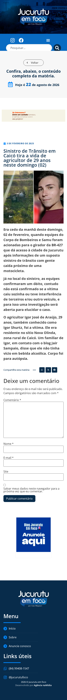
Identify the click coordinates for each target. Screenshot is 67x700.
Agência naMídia (43, 685)
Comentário (12, 400)
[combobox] (29, 48)
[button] (48, 40)
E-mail (8, 457)
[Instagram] (12, 40)
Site (5, 471)
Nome (8, 443)
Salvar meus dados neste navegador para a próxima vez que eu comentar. (31, 490)
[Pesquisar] (57, 48)
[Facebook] (21, 40)
